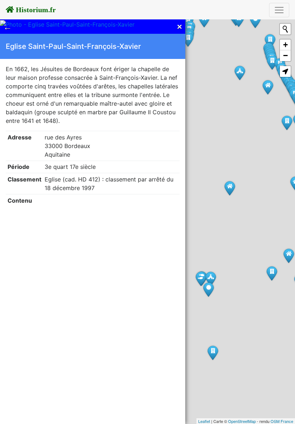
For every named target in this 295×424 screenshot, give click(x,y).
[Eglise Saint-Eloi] (210, 279)
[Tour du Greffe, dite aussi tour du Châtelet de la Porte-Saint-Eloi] (201, 279)
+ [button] (285, 44)
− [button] (285, 55)
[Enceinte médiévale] (208, 289)
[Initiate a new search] (285, 29)
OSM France (282, 421)
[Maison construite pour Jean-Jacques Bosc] (268, 87)
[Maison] (229, 188)
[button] (285, 71)
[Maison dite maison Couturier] (288, 256)
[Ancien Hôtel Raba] (272, 273)
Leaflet (204, 421)
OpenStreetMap (242, 421)
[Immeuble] (212, 353)
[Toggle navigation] (279, 10)
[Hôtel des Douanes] (255, 21)
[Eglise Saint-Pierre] (239, 73)
